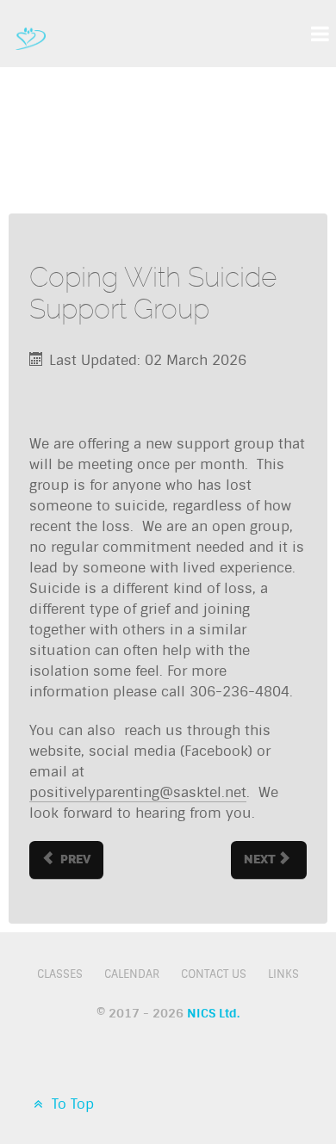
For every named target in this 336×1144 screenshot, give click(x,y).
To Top (70, 1104)
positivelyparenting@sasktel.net (137, 792)
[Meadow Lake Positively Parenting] (31, 33)
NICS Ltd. (213, 1013)
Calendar (131, 974)
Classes (60, 974)
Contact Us (213, 974)
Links (283, 974)
